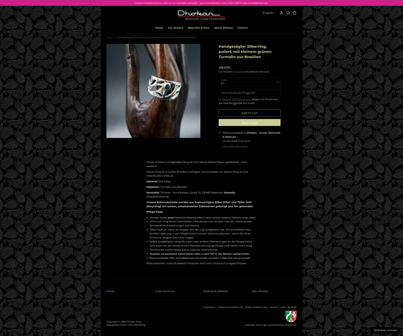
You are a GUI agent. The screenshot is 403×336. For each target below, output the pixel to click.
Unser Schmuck (165, 291)
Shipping (238, 71)
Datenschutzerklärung (230, 307)
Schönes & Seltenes (215, 291)
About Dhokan (223, 27)
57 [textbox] (222, 83)
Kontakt (292, 307)
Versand (274, 307)
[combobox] (250, 82)
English (268, 12)
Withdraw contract (385, 330)
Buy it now (249, 123)
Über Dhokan (259, 291)
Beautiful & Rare (198, 27)
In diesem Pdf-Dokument (235, 99)
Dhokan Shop (134, 321)
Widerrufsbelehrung (256, 307)
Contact (243, 27)
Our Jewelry (175, 27)
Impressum (209, 307)
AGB (283, 307)
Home (159, 27)
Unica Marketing (136, 325)
